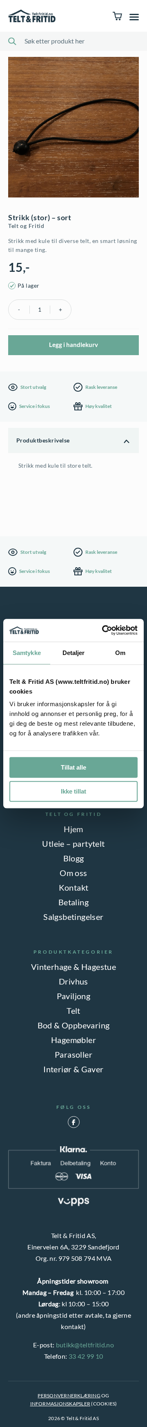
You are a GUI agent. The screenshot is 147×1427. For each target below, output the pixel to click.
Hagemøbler (73, 1040)
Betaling (73, 902)
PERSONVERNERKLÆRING (69, 1395)
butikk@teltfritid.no (85, 1345)
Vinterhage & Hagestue (73, 967)
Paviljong (74, 996)
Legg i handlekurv (73, 344)
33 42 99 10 (86, 1356)
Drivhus (73, 981)
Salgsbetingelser (73, 917)
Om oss (73, 873)
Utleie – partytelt (73, 843)
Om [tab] (120, 652)
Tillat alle (73, 767)
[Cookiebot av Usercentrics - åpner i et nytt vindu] (104, 630)
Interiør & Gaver (73, 1069)
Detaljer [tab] (73, 652)
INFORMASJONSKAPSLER (60, 1404)
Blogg (73, 858)
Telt (73, 1010)
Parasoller (73, 1054)
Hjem (73, 829)
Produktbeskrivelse (43, 440)
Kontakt (74, 887)
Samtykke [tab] (27, 652)
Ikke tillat (73, 791)
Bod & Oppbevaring (74, 1025)
